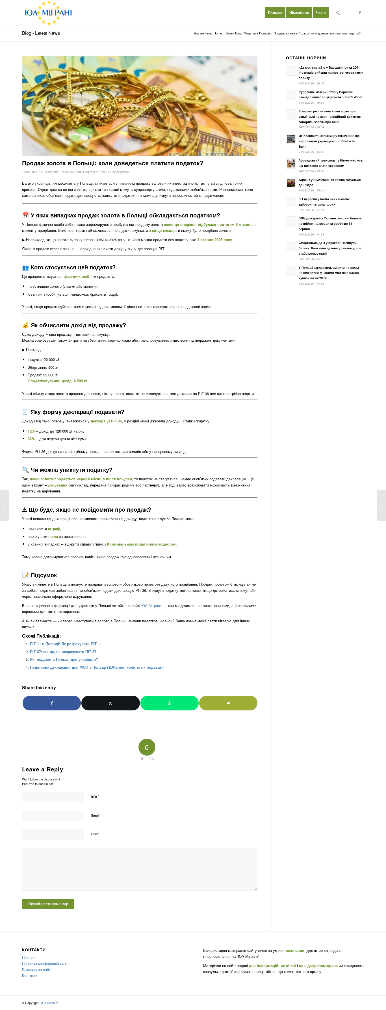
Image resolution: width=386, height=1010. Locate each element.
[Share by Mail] (228, 703)
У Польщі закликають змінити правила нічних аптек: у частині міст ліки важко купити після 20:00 (329, 272)
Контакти (29, 975)
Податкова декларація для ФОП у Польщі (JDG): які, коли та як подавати (97, 667)
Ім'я (95, 796)
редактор (122, 172)
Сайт (95, 834)
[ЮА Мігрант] (49, 12)
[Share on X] (110, 703)
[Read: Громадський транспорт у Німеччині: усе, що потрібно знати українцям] (291, 163)
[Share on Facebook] (52, 703)
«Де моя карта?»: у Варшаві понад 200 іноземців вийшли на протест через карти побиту (331, 72)
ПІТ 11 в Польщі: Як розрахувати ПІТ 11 (66, 643)
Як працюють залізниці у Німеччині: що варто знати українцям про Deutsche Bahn (329, 141)
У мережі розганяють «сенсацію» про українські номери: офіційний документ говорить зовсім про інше (330, 116)
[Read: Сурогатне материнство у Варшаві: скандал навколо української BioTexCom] (291, 95)
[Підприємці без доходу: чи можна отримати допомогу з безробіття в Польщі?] (381, 505)
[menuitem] (275, 12)
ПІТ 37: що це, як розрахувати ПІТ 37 (63, 651)
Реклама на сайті (36, 969)
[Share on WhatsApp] (169, 703)
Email (96, 815)
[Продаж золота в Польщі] (139, 106)
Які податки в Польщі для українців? (64, 659)
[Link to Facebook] (359, 12)
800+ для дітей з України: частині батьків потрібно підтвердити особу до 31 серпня (330, 223)
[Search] (338, 12)
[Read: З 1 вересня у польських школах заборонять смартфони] (291, 202)
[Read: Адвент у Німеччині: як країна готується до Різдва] (291, 183)
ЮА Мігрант (151, 605)
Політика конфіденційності (44, 963)
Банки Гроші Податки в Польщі (87, 172)
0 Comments (49, 172)
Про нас (29, 957)
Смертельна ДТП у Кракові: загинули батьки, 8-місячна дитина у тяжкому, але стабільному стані (330, 248)
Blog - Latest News (41, 33)
